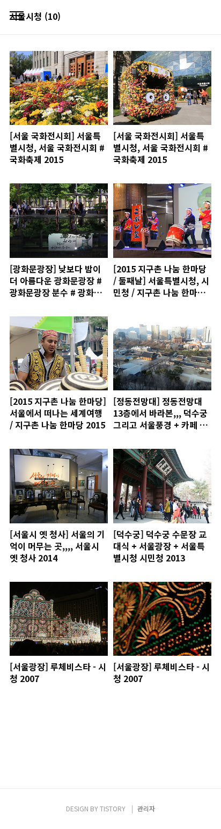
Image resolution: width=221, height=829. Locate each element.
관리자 (146, 808)
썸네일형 (189, 17)
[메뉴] (16, 16)
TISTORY (113, 808)
